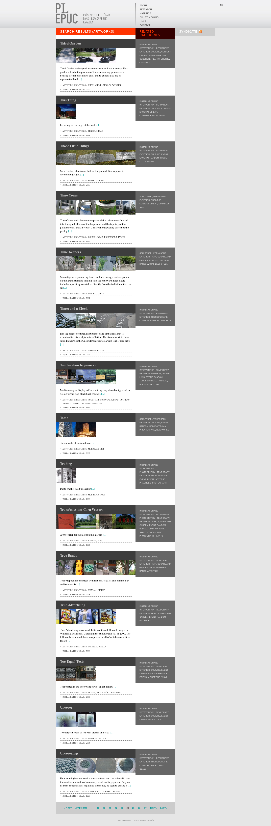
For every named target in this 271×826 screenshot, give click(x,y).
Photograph (159, 483)
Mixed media (163, 514)
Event (164, 154)
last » (163, 808)
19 (98, 808)
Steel (162, 765)
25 (133, 808)
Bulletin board (149, 17)
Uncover (66, 707)
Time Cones (69, 195)
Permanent (162, 48)
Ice (159, 719)
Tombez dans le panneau (153, 381)
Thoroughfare (159, 317)
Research (146, 9)
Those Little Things (74, 145)
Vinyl (164, 677)
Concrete (145, 59)
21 (110, 808)
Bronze (165, 59)
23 (122, 808)
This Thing (68, 99)
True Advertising (72, 604)
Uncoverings (69, 753)
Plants (156, 59)
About (143, 5)
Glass (142, 769)
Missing (152, 719)
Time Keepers (70, 251)
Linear (143, 55)
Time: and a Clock (73, 308)
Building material (149, 384)
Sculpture (145, 196)
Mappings (145, 13)
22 (116, 808)
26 (139, 808)
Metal (162, 115)
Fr (221, 5)
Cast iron (144, 62)
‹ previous (81, 808)
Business (156, 200)
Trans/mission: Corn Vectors (81, 509)
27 (145, 808)
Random (154, 158)
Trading (66, 463)
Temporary (162, 370)
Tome (64, 417)
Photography (147, 472)
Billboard (145, 620)
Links (143, 21)
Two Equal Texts (72, 661)
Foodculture (154, 532)
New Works (162, 430)
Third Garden (70, 43)
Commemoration (157, 55)
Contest (166, 52)
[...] (80, 79)
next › (153, 808)
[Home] (83, 23)
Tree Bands (68, 555)
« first (68, 808)
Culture (155, 52)
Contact (145, 25)
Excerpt (144, 112)
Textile (153, 571)
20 (104, 808)
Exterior (144, 52)
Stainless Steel (158, 264)
